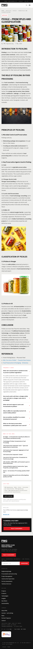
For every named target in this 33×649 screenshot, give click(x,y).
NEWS (6, 1)
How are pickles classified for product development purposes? (14, 418)
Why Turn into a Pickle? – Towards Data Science (17, 360)
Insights (4, 598)
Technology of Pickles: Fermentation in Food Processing (14, 442)
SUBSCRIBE (24, 563)
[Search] (26, 5)
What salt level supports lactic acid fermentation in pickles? (13, 405)
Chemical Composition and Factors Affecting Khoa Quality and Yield (16, 476)
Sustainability (5, 603)
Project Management (7, 576)
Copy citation (8, 496)
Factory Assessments (7, 581)
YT (2, 629)
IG (8, 629)
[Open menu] (30, 5)
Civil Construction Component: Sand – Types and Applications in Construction (15, 446)
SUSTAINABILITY (13, 1)
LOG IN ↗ (26, 1)
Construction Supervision (8, 579)
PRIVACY (4, 646)
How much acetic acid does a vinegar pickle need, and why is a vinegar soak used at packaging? (15, 398)
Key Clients (4, 601)
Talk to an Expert (16, 528)
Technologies (5, 596)
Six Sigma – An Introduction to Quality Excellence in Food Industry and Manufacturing (16, 437)
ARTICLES (8, 10)
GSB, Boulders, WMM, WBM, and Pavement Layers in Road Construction (16, 462)
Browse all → (6, 514)
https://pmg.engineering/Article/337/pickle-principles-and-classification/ (14, 500)
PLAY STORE (17, 629)
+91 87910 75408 (18, 626)
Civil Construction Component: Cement (13, 454)
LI (4, 629)
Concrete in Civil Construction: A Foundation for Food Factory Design (15, 458)
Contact (4, 620)
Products (4, 593)
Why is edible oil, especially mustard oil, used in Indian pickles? (14, 411)
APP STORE (23, 629)
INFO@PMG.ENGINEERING (7, 626)
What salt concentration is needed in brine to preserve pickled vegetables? (15, 371)
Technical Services (6, 584)
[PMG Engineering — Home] (5, 5)
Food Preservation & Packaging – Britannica (15, 363)
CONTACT (21, 1)
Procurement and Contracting (9, 574)
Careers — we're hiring (7, 613)
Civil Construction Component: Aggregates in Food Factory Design (16, 450)
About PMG (4, 610)
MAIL (11, 629)
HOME (3, 10)
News (3, 615)
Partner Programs (6, 618)
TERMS (8, 646)
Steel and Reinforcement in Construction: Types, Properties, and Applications (15, 467)
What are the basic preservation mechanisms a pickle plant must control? (15, 424)
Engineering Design (6, 571)
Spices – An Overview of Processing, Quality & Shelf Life (16, 471)
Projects (4, 591)
